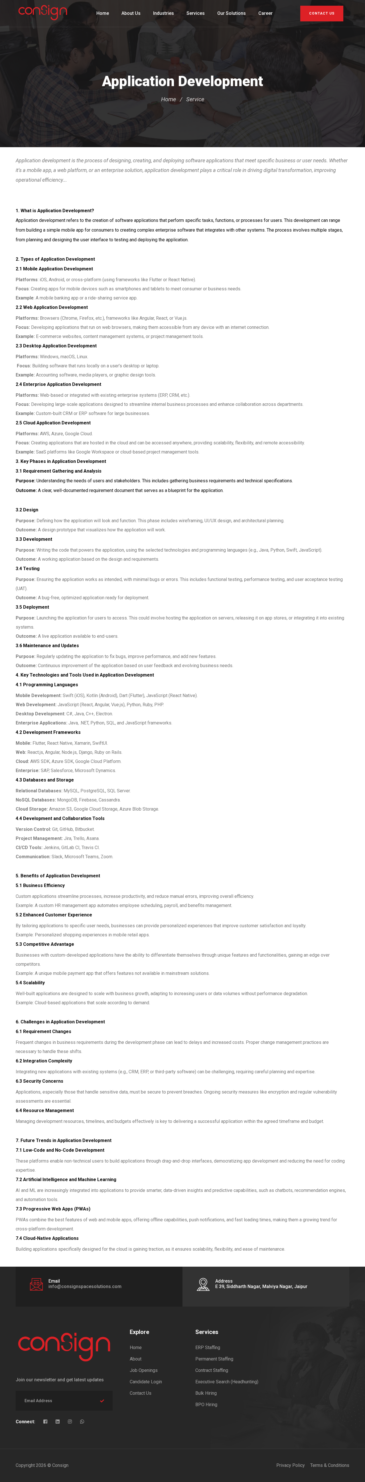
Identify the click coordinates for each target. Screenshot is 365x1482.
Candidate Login (146, 1381)
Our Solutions (231, 13)
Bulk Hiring (206, 1393)
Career (265, 13)
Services (195, 13)
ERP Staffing (207, 1347)
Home (102, 13)
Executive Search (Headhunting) (226, 1381)
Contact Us (140, 1393)
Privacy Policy (290, 1465)
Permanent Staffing (214, 1359)
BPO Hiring (206, 1404)
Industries (163, 13)
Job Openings (144, 1370)
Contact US (321, 13)
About (135, 1359)
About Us (131, 13)
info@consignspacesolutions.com (84, 1286)
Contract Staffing (211, 1370)
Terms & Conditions (329, 1465)
